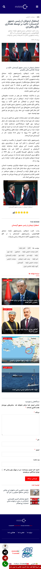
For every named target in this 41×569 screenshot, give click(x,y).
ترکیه (36, 255)
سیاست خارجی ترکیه (32, 263)
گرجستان (20, 263)
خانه (37, 17)
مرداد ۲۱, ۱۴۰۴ (35, 40)
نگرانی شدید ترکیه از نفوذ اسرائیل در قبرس (24, 360)
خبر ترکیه (35, 259)
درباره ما (29, 532)
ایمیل (36, 450)
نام (37, 439)
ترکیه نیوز (21, 255)
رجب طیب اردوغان (24, 259)
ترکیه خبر (29, 255)
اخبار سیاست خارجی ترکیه (30, 252)
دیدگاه (36, 412)
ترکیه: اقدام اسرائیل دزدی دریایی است (25, 389)
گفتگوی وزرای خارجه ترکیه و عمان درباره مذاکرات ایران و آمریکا (22, 330)
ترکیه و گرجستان (11, 255)
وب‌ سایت (36, 460)
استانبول (17, 252)
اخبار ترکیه (22, 248)
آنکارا (29, 248)
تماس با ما (21, 532)
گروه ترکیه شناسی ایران (31, 266)
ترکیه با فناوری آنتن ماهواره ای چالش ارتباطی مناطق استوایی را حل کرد (15, 491)
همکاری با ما (11, 532)
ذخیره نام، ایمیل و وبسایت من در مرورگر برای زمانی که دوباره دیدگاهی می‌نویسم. (21, 471)
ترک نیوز (9, 252)
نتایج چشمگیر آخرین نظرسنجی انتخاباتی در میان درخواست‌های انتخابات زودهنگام (17, 501)
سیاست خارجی (30, 17)
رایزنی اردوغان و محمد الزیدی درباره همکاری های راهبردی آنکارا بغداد (21, 301)
